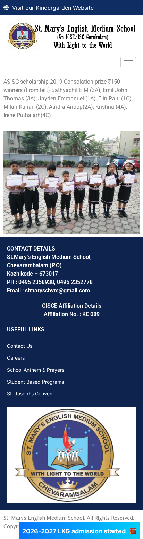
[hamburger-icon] (128, 62)
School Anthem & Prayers (35, 370)
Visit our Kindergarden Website (53, 7)
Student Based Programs (35, 382)
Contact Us (19, 346)
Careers (16, 358)
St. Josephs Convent (30, 393)
